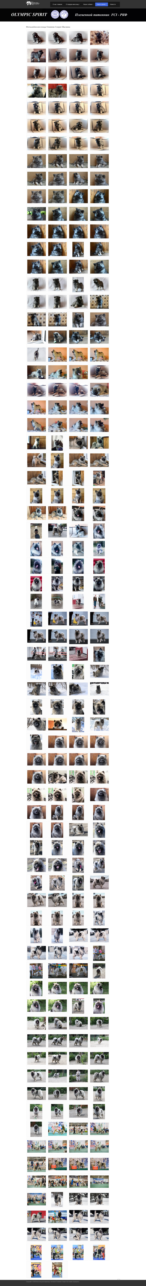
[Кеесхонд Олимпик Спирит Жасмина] (58, 1216)
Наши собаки (87, 4)
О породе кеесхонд (72, 4)
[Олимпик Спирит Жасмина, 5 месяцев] (37, 442)
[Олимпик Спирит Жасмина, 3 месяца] (37, 337)
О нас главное (57, 4)
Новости (113, 4)
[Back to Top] (119, 1280)
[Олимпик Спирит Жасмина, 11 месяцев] (99, 566)
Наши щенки (101, 4)
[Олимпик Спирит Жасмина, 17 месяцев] (58, 741)
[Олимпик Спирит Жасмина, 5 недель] (100, 37)
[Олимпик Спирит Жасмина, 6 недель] (58, 90)
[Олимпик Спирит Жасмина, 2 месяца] (37, 161)
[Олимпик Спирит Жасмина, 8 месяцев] (58, 530)
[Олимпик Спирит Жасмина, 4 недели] (37, 37)
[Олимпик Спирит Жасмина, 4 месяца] (58, 354)
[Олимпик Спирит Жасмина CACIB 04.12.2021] (58, 1128)
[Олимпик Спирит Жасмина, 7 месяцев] (78, 513)
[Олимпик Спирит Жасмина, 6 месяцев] (37, 460)
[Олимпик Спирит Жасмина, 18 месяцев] (100, 794)
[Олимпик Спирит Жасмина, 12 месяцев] (99, 654)
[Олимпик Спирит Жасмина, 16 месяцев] (100, 688)
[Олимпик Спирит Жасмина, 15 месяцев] (37, 671)
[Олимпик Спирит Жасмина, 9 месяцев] (99, 548)
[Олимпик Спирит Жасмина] (99, 953)
